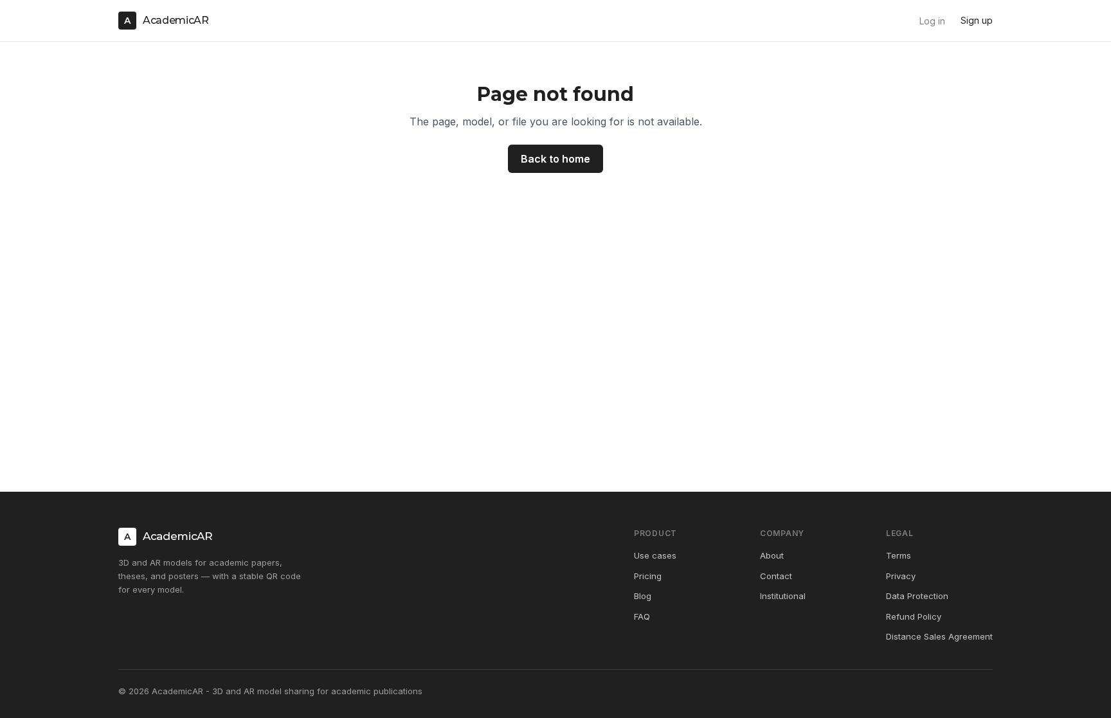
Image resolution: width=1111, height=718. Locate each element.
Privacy (901, 576)
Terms (898, 555)
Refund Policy (913, 616)
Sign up (977, 20)
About (772, 555)
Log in (932, 20)
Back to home (555, 158)
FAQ (642, 616)
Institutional (783, 596)
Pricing (648, 576)
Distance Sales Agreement (939, 636)
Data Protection (917, 596)
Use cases (655, 555)
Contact (776, 576)
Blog (642, 596)
